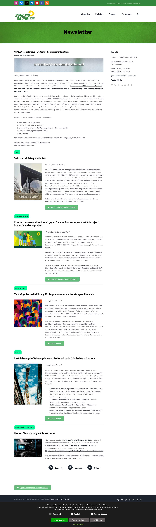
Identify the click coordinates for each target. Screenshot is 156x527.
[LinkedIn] (122, 85)
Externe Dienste (100, 514)
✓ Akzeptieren (59, 520)
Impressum (129, 3)
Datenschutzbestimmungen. (92, 509)
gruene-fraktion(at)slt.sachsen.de (123, 76)
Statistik (77, 514)
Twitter (96, 468)
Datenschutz (136, 3)
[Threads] (132, 85)
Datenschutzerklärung (56, 499)
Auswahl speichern (79, 520)
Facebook (58, 468)
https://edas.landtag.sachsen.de (78, 440)
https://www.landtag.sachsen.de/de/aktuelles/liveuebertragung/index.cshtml (74, 451)
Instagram (78, 468)
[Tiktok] (118, 85)
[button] (138, 14)
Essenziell (57, 514)
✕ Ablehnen (97, 520)
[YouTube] (125, 85)
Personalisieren (78, 524)
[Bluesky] (115, 85)
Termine (123, 3)
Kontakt (118, 3)
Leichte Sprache (111, 3)
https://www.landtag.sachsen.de (81, 445)
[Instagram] (112, 85)
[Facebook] (128, 85)
